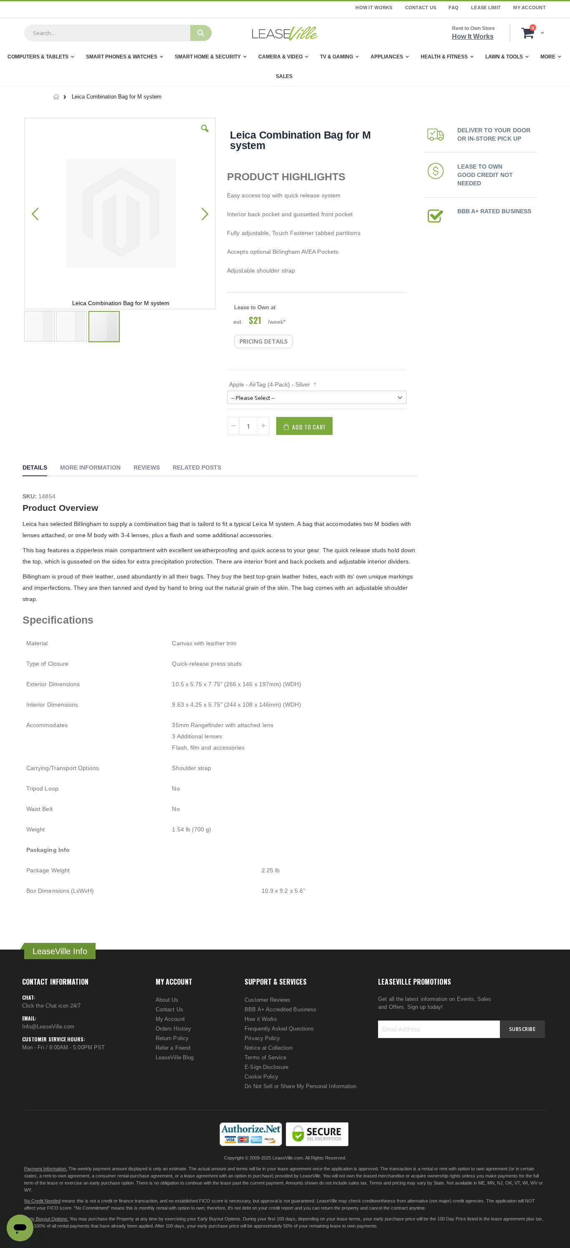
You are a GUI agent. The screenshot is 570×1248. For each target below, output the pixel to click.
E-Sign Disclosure (266, 1067)
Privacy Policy (262, 1038)
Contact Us (420, 7)
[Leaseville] (285, 33)
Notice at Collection (268, 1048)
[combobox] (107, 33)
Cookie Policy (261, 1077)
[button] (204, 135)
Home (56, 97)
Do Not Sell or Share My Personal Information (300, 1086)
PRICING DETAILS (264, 341)
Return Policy (172, 1038)
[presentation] (41, 468)
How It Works (374, 7)
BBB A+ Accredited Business (280, 1009)
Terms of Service (265, 1057)
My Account (529, 7)
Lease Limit (486, 7)
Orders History (173, 1029)
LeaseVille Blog (175, 1057)
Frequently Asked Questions (279, 1029)
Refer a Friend (173, 1048)
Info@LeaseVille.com (48, 1026)
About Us (167, 1000)
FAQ (454, 7)
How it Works (261, 1019)
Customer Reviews (267, 1000)
